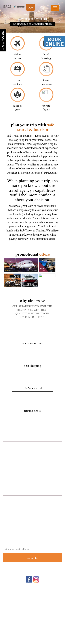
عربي (30, 7)
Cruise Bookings (32, 459)
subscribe (32, 558)
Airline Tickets (32, 450)
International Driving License (32, 478)
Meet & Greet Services (32, 474)
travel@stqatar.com (36, 522)
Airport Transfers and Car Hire (33, 469)
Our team (32, 599)
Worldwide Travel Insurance (32, 464)
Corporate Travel (32, 445)
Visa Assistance (32, 483)
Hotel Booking (32, 455)
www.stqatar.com (36, 526)
